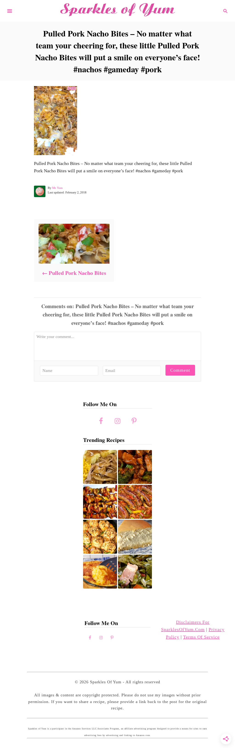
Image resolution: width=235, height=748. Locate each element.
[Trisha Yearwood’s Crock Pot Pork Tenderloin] (100, 467)
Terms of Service (201, 636)
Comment (180, 370)
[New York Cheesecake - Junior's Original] (135, 537)
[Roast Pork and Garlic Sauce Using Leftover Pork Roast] (135, 467)
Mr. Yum (57, 188)
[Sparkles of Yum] (117, 10)
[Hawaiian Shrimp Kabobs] (100, 502)
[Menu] (9, 11)
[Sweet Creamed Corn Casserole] (100, 572)
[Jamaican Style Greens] (135, 572)
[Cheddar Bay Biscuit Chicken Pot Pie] (100, 537)
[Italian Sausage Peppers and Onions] (135, 502)
